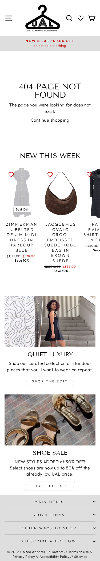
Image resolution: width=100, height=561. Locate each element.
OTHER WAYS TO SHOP (49, 528)
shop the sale (50, 486)
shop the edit (50, 381)
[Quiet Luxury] (50, 321)
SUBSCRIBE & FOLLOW (49, 541)
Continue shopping (50, 120)
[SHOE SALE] (50, 420)
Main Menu (48, 502)
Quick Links (49, 515)
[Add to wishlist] (11, 174)
